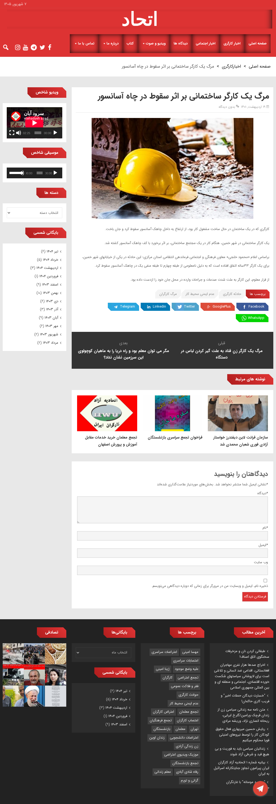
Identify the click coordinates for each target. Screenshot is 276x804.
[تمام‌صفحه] (12, 132)
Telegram (127, 306)
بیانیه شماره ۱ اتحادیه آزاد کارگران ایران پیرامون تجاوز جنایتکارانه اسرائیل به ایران (241, 768)
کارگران (167, 677)
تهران (194, 729)
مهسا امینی (190, 652)
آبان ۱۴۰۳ (51, 318)
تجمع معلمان (188, 712)
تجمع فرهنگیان (161, 720)
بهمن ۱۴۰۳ (50, 293)
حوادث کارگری (188, 695)
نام (265, 528)
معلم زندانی (162, 772)
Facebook (256, 306)
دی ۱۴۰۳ (52, 301)
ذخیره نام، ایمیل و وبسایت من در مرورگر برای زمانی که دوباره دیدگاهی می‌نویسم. (209, 586)
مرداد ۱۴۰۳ (50, 343)
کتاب (130, 43)
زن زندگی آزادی (187, 746)
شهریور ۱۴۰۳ (49, 334)
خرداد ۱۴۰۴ (50, 260)
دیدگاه (262, 493)
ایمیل (263, 545)
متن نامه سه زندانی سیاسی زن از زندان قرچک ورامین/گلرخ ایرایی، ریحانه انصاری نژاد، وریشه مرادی (243, 715)
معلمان (180, 729)
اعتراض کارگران (163, 712)
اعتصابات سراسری (185, 660)
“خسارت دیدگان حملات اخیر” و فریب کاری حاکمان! (245, 698)
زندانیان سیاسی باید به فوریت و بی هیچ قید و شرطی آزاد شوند (242, 751)
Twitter (189, 306)
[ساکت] (18, 132)
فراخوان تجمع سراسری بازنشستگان (175, 437)
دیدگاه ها (181, 43)
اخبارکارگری (231, 66)
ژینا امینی (163, 669)
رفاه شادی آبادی (187, 772)
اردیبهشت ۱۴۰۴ (47, 268)
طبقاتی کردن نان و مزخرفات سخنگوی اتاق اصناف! (247, 654)
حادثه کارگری (232, 294)
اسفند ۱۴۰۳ (50, 284)
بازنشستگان (161, 729)
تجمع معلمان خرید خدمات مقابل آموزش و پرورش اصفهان (111, 440)
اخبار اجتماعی (205, 43)
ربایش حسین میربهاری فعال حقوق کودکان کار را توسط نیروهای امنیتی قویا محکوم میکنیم (242, 734)
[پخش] (55, 132)
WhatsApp (256, 318)
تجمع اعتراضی (188, 677)
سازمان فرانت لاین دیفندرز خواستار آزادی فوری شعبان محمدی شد (240, 440)
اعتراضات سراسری (164, 652)
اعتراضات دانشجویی (184, 737)
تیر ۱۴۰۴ (52, 251)
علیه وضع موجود (186, 669)
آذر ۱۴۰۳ (52, 309)
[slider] (14, 172)
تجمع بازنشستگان (185, 763)
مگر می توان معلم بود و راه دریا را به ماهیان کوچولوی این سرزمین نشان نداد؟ (123, 354)
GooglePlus (222, 306)
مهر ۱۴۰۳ (51, 326)
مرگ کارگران (168, 294)
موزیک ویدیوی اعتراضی (181, 754)
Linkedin (159, 306)
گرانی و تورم (189, 780)
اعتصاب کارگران (187, 720)
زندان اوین (157, 737)
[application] (34, 122)
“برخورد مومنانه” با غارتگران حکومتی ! (247, 785)
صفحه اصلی (258, 43)
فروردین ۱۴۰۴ (48, 276)
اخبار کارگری (231, 43)
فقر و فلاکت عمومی (184, 686)
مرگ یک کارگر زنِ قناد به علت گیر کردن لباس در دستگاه (222, 354)
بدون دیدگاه (227, 106)
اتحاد (140, 19)
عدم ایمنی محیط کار (199, 294)
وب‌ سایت (261, 562)
